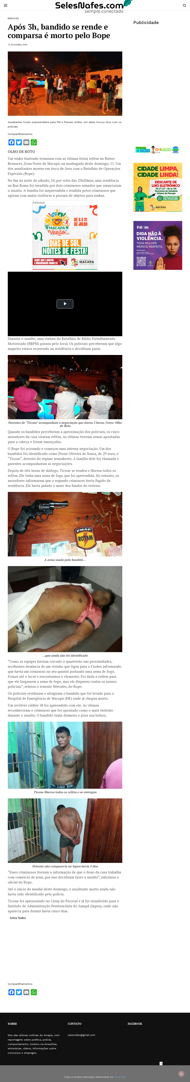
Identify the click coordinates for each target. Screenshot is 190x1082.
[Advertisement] (65, 953)
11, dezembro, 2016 (17, 44)
